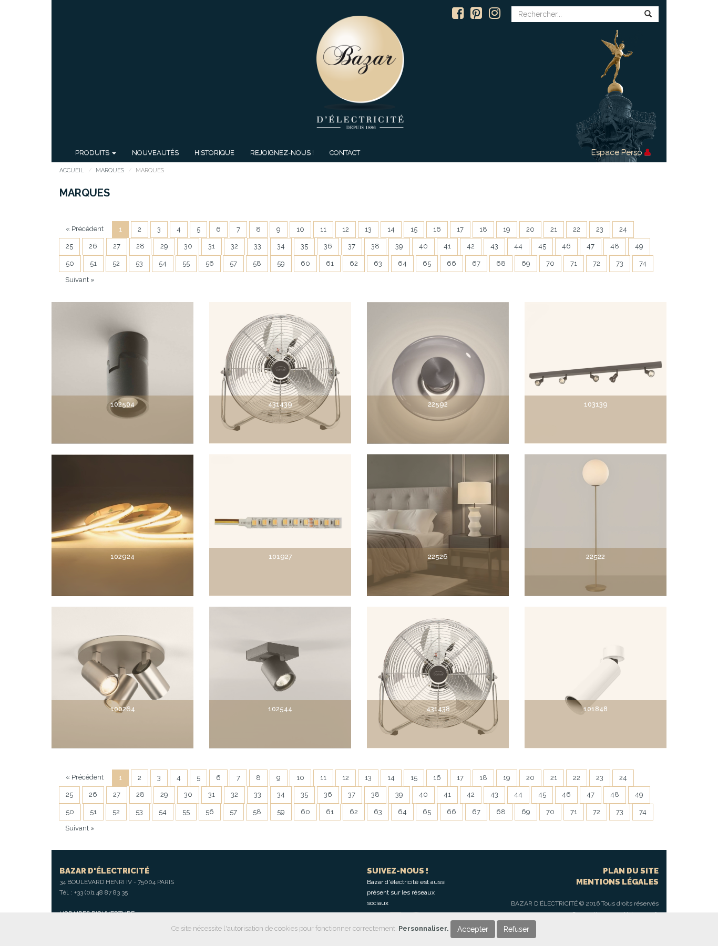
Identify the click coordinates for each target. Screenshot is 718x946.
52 (116, 263)
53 (139, 263)
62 (354, 263)
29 (164, 246)
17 (460, 229)
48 (614, 246)
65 (427, 263)
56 (210, 263)
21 (553, 229)
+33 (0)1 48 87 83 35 (101, 892)
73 (619, 263)
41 (447, 246)
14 (391, 229)
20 (530, 229)
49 (639, 246)
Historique (214, 153)
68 (501, 263)
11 (323, 229)
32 (234, 246)
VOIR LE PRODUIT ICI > (122, 424)
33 (257, 246)
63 (378, 263)
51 (93, 263)
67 (476, 263)
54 (163, 263)
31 (211, 246)
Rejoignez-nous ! (282, 153)
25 (69, 246)
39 (399, 246)
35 (304, 246)
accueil (71, 170)
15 (414, 229)
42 (471, 246)
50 (70, 263)
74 (643, 263)
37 (351, 246)
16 (437, 229)
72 (596, 263)
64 (402, 263)
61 (330, 263)
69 (525, 263)
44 (518, 246)
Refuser (516, 929)
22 (576, 229)
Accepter (472, 929)
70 (550, 263)
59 (281, 263)
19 (506, 229)
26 (93, 246)
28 (140, 246)
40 (423, 246)
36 (328, 246)
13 (368, 229)
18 (483, 229)
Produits (93, 153)
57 (233, 263)
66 (451, 263)
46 (566, 246)
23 (599, 229)
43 (494, 246)
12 (345, 229)
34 (281, 246)
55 (186, 263)
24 (623, 229)
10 (300, 229)
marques (110, 170)
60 (305, 263)
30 (188, 246)
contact (345, 153)
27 (116, 246)
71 (573, 263)
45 (542, 246)
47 (590, 246)
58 (257, 263)
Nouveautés (155, 153)
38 (375, 246)
